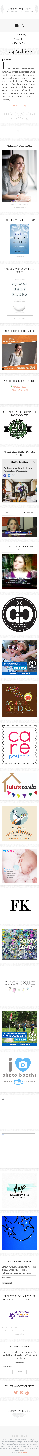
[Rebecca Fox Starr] (19, 176)
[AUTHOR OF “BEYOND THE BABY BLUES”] (19, 296)
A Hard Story (20, 39)
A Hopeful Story (19, 43)
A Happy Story (19, 35)
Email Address (19, 1363)
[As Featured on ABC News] (19, 526)
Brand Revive (23, 1452)
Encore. (7, 60)
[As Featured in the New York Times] (19, 481)
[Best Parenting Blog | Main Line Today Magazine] (19, 430)
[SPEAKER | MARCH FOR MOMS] (19, 352)
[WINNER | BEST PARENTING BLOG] (19, 393)
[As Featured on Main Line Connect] (19, 571)
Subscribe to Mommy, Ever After (19, 1261)
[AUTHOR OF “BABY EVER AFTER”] (19, 239)
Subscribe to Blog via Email (20, 1347)
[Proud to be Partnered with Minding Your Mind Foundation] (19, 1314)
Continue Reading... (20, 105)
